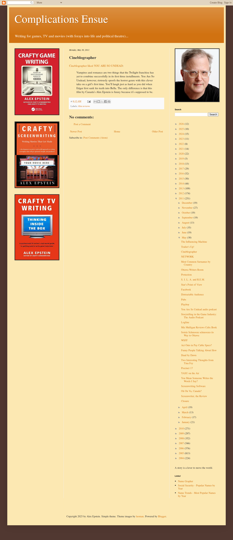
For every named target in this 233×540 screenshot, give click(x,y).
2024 (182, 134)
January (186, 422)
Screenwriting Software (193, 386)
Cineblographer (189, 251)
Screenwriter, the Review (194, 396)
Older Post (157, 131)
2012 (182, 193)
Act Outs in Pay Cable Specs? (196, 345)
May (184, 237)
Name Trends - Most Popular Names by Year (197, 494)
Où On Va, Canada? (191, 391)
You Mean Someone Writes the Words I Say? (197, 379)
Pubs (183, 299)
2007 (182, 443)
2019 (182, 158)
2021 (182, 148)
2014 (182, 183)
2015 (182, 178)
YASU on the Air (190, 373)
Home (117, 131)
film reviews (84, 106)
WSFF (184, 340)
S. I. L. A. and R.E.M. (193, 279)
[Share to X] (102, 101)
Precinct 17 (187, 368)
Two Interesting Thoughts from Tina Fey (197, 361)
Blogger (162, 516)
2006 (182, 448)
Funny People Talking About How (199, 350)
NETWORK (187, 256)
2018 (182, 163)
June (184, 232)
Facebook (186, 289)
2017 (182, 168)
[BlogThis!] (98, 101)
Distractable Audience (192, 294)
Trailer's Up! (187, 246)
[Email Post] (88, 101)
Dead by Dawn (188, 355)
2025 (182, 129)
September (187, 217)
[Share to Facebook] (105, 101)
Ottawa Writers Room (192, 269)
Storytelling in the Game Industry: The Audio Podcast (199, 315)
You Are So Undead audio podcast (199, 309)
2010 (182, 428)
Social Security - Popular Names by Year (196, 487)
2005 (182, 453)
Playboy (185, 304)
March (185, 412)
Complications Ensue (61, 18)
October (186, 212)
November (187, 207)
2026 (182, 123)
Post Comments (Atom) (95, 137)
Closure (185, 401)
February (187, 417)
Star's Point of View (191, 284)
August (186, 222)
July (184, 227)
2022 (182, 144)
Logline (185, 322)
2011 (182, 198)
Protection (186, 274)
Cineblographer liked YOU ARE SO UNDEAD (96, 65)
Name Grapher (185, 481)
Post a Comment (82, 124)
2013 (182, 188)
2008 (182, 438)
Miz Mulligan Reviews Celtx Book (199, 327)
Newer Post (76, 131)
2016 (182, 173)
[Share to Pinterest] (109, 101)
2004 (182, 458)
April (185, 407)
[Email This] (95, 101)
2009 (182, 433)
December (187, 202)
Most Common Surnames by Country (195, 263)
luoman (140, 516)
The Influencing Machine (194, 241)
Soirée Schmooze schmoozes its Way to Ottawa (197, 333)
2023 (182, 138)
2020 (182, 153)
